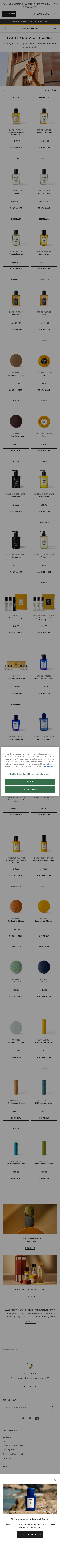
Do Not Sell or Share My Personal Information (30, 774)
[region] (29, 771)
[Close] (55, 1479)
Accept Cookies (30, 789)
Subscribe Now (30, 1534)
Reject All (30, 782)
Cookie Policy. (48, 766)
